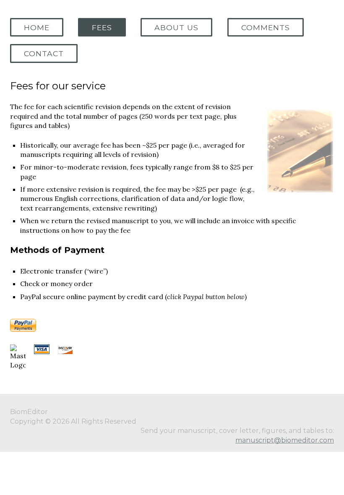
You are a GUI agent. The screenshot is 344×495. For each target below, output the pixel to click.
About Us (176, 27)
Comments (265, 27)
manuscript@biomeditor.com (284, 440)
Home (37, 27)
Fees (102, 27)
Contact (44, 53)
